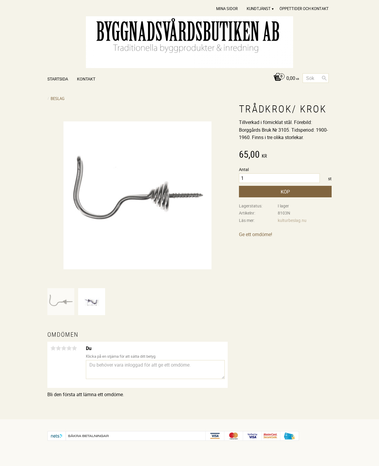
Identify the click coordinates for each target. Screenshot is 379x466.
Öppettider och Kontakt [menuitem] (304, 8)
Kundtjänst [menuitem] (259, 8)
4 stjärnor (69, 348)
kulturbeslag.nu (292, 220)
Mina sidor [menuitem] (227, 8)
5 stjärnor (74, 348)
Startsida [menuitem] (57, 79)
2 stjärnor (58, 348)
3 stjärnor (63, 348)
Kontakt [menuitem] (86, 79)
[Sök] (324, 78)
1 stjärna (53, 348)
